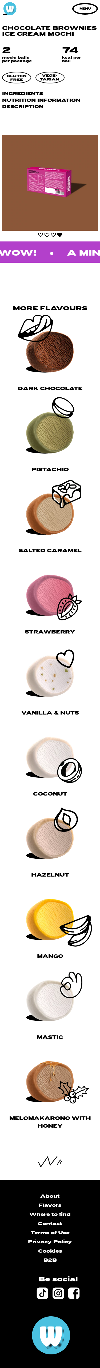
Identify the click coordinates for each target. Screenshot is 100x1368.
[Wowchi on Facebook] (73, 1293)
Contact (50, 1224)
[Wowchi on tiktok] (42, 1293)
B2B (50, 1260)
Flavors (50, 1205)
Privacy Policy (50, 1242)
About (50, 1196)
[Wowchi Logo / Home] (9, 8)
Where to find (50, 1214)
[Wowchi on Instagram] (58, 1293)
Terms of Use (50, 1233)
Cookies (50, 1251)
